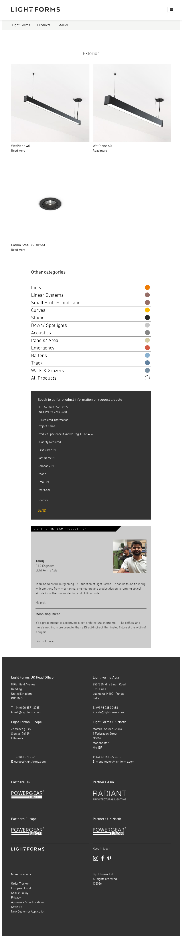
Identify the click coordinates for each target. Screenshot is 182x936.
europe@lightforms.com (30, 761)
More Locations (21, 874)
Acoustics (41, 332)
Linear (37, 287)
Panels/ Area (44, 340)
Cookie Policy (19, 893)
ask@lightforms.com (28, 712)
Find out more (44, 641)
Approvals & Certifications (28, 902)
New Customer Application (28, 911)
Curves (38, 310)
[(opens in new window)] (27, 794)
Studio (37, 317)
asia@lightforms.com (110, 712)
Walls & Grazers (47, 370)
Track (37, 362)
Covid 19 (16, 907)
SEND (42, 510)
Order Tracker (20, 883)
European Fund (21, 888)
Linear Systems (47, 295)
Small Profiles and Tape (55, 302)
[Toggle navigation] (171, 9)
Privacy (16, 897)
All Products (44, 378)
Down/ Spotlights (49, 325)
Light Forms (21, 25)
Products (44, 25)
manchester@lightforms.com (115, 761)
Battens (39, 355)
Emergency (42, 347)
